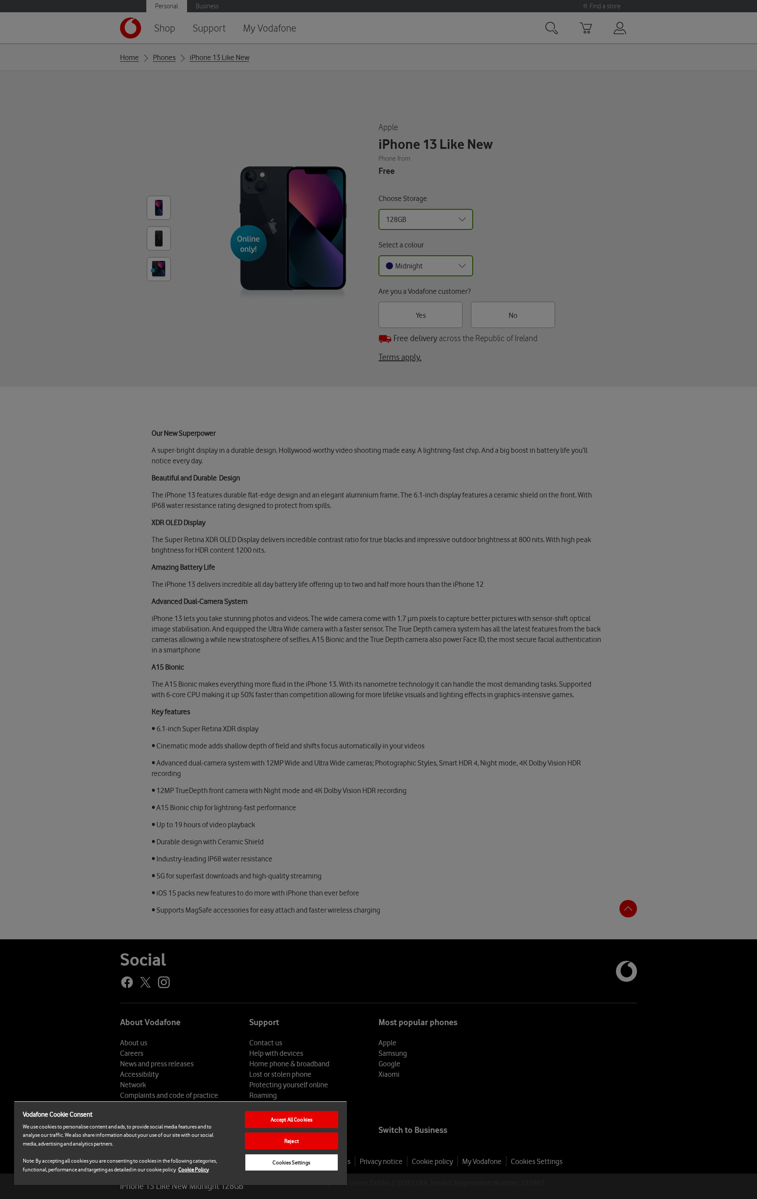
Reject (291, 1141)
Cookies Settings (291, 1162)
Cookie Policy (193, 1169)
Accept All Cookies (291, 1119)
